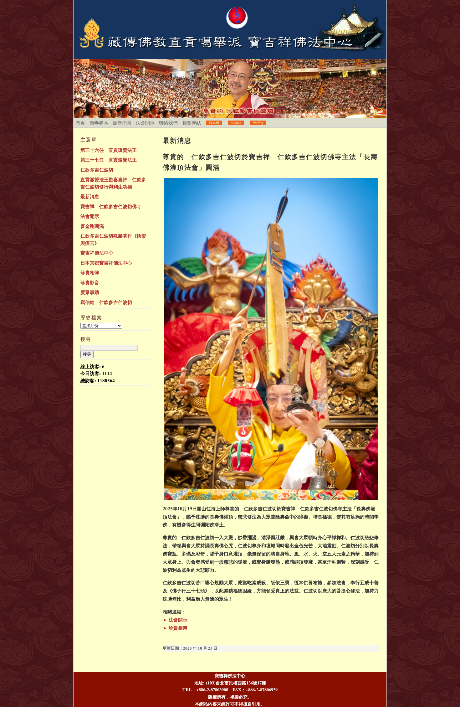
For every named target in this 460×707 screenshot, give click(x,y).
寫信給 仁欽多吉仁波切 (106, 302)
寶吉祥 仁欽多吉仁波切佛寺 (110, 206)
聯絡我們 (168, 123)
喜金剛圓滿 (92, 226)
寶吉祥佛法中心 (96, 252)
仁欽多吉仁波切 (96, 169)
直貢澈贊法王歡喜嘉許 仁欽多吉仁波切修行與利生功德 (113, 183)
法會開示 (145, 123)
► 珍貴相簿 (175, 627)
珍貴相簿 (89, 272)
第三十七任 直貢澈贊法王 (108, 159)
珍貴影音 (89, 282)
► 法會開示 (175, 619)
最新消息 (122, 123)
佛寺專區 (98, 123)
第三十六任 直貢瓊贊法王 (108, 150)
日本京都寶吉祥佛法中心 (106, 262)
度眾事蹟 (89, 292)
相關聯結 (191, 123)
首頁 (80, 123)
